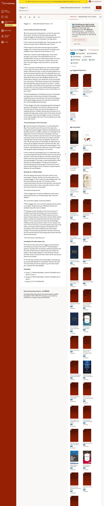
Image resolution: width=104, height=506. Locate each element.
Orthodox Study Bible (87, 487)
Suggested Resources (79, 70)
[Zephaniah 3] (19, 154)
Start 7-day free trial (79, 40)
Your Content (92, 17)
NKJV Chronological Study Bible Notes (75, 375)
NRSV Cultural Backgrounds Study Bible (75, 488)
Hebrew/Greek (82, 17)
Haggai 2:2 (28, 277)
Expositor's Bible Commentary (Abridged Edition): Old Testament (88, 91)
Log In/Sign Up (96, 1)
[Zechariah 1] (65, 154)
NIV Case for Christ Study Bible (88, 214)
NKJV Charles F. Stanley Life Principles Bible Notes (87, 352)
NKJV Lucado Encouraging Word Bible (88, 398)
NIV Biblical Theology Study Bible (74, 215)
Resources (73, 17)
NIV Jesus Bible (87, 260)
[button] (94, 1)
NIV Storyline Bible (88, 282)
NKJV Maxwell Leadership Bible (87, 420)
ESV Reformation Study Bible (74, 167)
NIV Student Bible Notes (75, 304)
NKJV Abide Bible (74, 350)
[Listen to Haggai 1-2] (38, 17)
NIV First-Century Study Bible (87, 237)
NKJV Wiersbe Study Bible (74, 465)
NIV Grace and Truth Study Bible (75, 260)
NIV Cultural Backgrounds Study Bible (75, 238)
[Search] (98, 7)
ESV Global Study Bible (87, 146)
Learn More (77, 44)
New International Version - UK (34, 291)
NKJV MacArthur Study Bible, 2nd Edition (74, 421)
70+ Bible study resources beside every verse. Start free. (53, 1)
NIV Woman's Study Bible (86, 327)
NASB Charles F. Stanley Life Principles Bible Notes (74, 191)
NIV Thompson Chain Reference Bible (74, 328)
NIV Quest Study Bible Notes (74, 282)
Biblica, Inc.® (48, 296)
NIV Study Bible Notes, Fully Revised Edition (74, 90)
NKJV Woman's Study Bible (87, 465)
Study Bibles (76, 127)
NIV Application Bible (87, 189)
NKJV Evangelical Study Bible (74, 397)
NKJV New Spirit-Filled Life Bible (74, 444)
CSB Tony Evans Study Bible (74, 146)
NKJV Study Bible (87, 443)
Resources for (78, 50)
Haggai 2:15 (29, 281)
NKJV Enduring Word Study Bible (87, 375)
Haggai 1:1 (28, 272)
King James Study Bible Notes (88, 167)
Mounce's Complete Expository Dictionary (73, 115)
